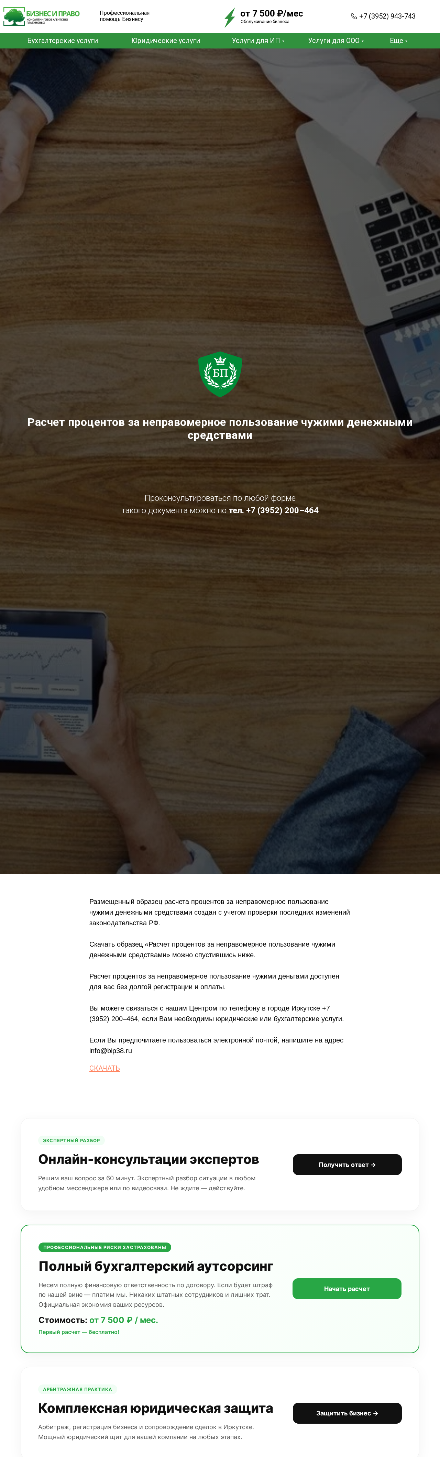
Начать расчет (347, 1288)
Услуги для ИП (256, 40)
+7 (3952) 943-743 (387, 16)
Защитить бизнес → (347, 1413)
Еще (396, 40)
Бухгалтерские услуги (62, 40)
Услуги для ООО (334, 40)
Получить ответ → (347, 1164)
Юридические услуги (165, 40)
